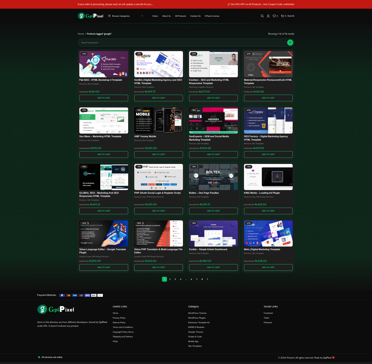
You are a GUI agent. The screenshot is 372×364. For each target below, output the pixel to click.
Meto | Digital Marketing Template (262, 249)
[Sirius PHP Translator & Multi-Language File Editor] (158, 233)
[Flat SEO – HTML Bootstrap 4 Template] (103, 64)
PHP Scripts (151, 197)
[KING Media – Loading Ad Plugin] (268, 177)
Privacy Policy (119, 318)
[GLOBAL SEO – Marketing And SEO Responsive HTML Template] (103, 177)
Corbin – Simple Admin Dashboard (208, 249)
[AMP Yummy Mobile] (158, 120)
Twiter (266, 318)
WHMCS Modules (196, 327)
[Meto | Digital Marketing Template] (268, 233)
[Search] (262, 16)
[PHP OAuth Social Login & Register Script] (158, 177)
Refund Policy (119, 322)
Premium (83, 84)
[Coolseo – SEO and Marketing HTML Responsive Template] (213, 64)
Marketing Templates (197, 87)
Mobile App (193, 341)
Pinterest (268, 322)
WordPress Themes (197, 313)
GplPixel (103, 322)
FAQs (115, 341)
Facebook (268, 313)
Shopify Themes (195, 332)
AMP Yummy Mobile (145, 136)
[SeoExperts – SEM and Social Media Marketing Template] (213, 120)
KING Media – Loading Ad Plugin (262, 193)
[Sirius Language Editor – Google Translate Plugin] (103, 233)
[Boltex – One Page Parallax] (213, 177)
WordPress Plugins (197, 318)
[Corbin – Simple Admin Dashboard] (213, 233)
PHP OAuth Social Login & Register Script (157, 193)
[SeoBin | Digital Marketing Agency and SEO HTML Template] (158, 64)
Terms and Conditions (123, 327)
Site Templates (93, 84)
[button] (103, 98)
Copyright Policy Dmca (123, 332)
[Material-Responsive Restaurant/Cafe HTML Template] (268, 64)
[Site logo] (90, 15)
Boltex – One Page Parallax (204, 193)
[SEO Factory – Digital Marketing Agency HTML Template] (268, 120)
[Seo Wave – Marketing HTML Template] (103, 120)
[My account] (268, 16)
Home (81, 33)
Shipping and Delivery (123, 336)
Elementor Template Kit (199, 322)
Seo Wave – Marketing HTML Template (100, 136)
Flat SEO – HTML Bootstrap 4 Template (100, 80)
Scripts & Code (140, 197)
